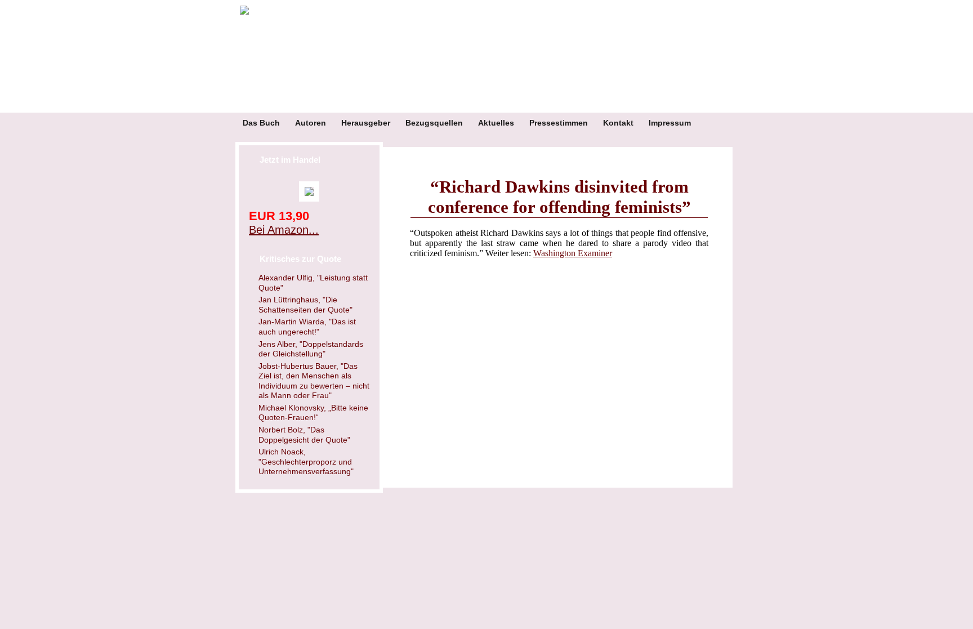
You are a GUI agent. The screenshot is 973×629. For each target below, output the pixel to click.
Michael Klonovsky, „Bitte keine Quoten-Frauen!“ (313, 412)
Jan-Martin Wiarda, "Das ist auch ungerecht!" (307, 326)
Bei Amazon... (284, 230)
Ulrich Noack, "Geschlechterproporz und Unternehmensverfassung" (306, 461)
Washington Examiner (572, 253)
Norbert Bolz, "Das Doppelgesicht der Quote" (304, 434)
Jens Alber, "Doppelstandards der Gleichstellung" (310, 349)
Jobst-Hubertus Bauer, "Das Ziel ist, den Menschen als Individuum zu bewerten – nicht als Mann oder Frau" (313, 381)
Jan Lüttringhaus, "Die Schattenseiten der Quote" (305, 304)
